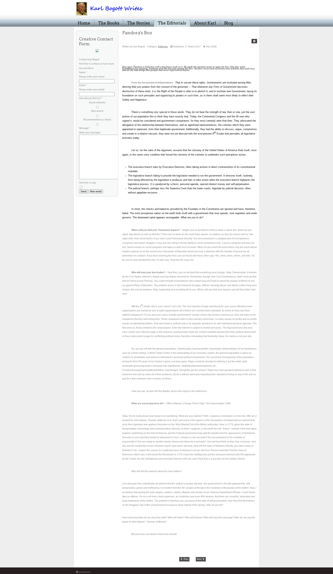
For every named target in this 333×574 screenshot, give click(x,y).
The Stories (138, 23)
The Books (108, 23)
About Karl (205, 23)
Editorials (163, 46)
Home (84, 23)
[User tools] (254, 41)
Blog (228, 23)
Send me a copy (87, 182)
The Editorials (172, 23)
